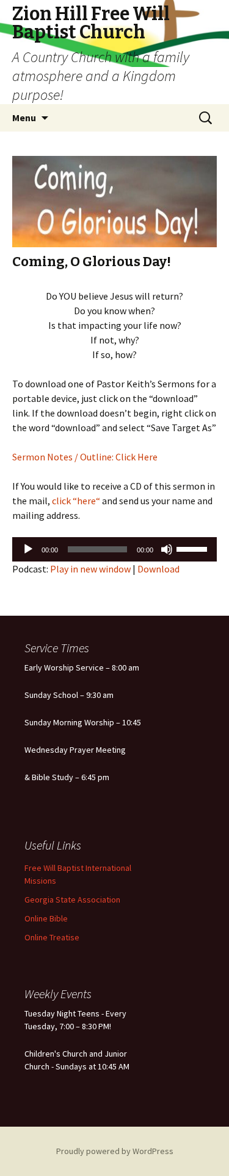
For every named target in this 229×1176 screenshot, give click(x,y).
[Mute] (167, 549)
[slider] (193, 548)
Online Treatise (51, 937)
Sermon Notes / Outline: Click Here (85, 457)
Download (158, 569)
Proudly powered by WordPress (114, 1151)
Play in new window (90, 569)
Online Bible (46, 918)
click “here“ (75, 501)
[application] (114, 549)
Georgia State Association (72, 899)
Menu (24, 117)
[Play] (28, 549)
